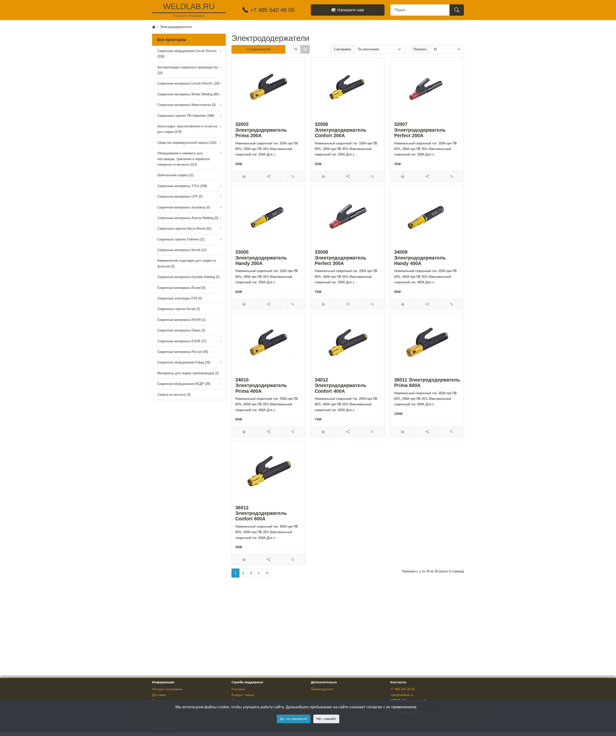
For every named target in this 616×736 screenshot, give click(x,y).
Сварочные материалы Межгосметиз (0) (186, 105)
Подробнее (429, 707)
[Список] (296, 49)
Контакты (238, 689)
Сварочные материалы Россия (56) (182, 352)
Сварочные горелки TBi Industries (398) (185, 115)
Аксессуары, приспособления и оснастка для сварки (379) (187, 129)
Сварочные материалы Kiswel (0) (181, 288)
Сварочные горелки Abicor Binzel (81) (184, 228)
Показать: (420, 49)
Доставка (159, 695)
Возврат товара (242, 695)
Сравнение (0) (259, 49)
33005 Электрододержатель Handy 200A (261, 257)
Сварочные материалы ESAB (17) (181, 341)
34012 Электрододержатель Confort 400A (340, 385)
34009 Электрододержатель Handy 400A (420, 257)
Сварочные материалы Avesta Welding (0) (187, 218)
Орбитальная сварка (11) (175, 175)
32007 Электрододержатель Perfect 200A (420, 130)
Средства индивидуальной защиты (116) (186, 142)
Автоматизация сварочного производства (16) (187, 70)
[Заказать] (244, 176)
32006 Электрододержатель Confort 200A (340, 130)
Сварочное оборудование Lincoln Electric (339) (187, 53)
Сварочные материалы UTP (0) (179, 196)
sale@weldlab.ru (401, 695)
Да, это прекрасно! (293, 719)
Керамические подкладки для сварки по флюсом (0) (186, 263)
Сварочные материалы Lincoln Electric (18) (188, 83)
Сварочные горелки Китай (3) (178, 309)
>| (267, 573)
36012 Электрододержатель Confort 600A (261, 513)
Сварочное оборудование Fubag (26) (183, 362)
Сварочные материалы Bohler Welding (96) (188, 94)
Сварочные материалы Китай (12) (181, 250)
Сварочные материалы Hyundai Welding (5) (188, 277)
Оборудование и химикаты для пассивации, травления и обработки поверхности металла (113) (183, 158)
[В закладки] (268, 176)
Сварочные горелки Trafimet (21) (181, 239)
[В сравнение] (293, 176)
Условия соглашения (167, 689)
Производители (322, 689)
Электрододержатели (176, 27)
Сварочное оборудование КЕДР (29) (183, 384)
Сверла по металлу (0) (174, 394)
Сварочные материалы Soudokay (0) (183, 207)
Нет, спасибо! (326, 719)
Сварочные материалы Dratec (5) (181, 330)
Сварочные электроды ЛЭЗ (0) (179, 298)
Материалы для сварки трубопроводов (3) (188, 373)
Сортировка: (343, 49)
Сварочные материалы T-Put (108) (182, 186)
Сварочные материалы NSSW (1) (181, 320)
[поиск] (456, 10)
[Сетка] (305, 49)
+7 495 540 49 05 (402, 689)
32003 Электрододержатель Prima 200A (261, 130)
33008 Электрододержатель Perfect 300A (340, 257)
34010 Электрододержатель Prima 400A (261, 385)
